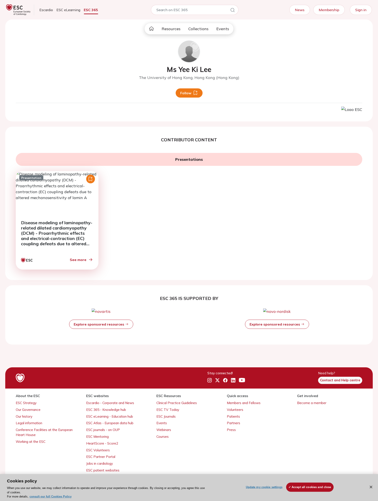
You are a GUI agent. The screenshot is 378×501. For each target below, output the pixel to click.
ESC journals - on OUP (103, 430)
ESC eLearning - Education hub (109, 416)
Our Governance (28, 410)
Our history (24, 416)
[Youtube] (242, 380)
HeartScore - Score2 (102, 443)
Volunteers (235, 410)
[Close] (371, 487)
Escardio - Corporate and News (110, 403)
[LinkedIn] (233, 380)
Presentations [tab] (189, 159)
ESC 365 (91, 10)
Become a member (311, 403)
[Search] (232, 10)
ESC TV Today (167, 410)
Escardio (46, 10)
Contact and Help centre (340, 380)
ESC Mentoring (97, 436)
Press (231, 430)
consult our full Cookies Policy (51, 496)
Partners (233, 423)
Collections (198, 28)
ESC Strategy (26, 403)
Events (222, 28)
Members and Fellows (244, 403)
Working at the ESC (31, 442)
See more (78, 260)
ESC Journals (166, 416)
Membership (329, 10)
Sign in (360, 10)
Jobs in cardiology (99, 463)
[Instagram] (209, 380)
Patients (233, 416)
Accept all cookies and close (311, 487)
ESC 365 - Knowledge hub (106, 410)
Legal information (29, 423)
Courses (162, 436)
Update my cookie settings (264, 487)
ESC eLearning (68, 10)
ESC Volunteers (98, 450)
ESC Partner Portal (100, 457)
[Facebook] (225, 380)
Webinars (163, 430)
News (299, 10)
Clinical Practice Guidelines (176, 403)
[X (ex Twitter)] (217, 380)
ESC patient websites (102, 470)
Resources (171, 28)
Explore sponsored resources (99, 324)
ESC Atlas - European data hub (109, 423)
